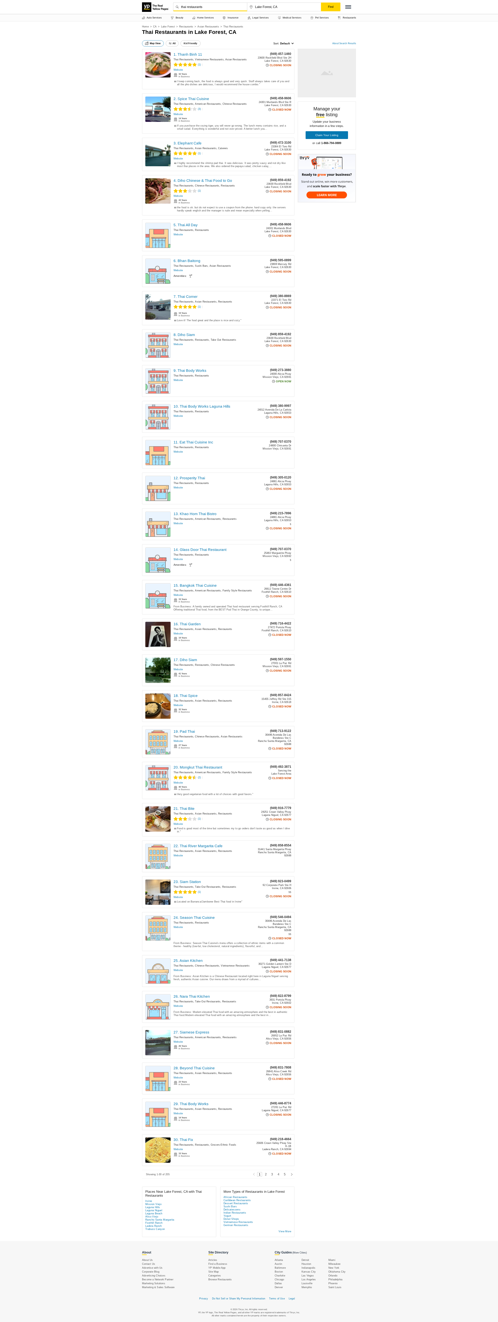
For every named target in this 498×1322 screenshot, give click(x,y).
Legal (292, 1298)
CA (155, 26)
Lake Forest (168, 26)
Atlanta (279, 1260)
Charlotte (280, 1275)
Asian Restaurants (208, 26)
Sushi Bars (201, 265)
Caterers (223, 148)
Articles (212, 1260)
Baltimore (280, 1267)
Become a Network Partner (157, 1279)
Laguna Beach (153, 1213)
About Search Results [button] (344, 43)
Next (290, 1174)
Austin (278, 1263)
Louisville (307, 1283)
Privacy (203, 1298)
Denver (279, 1287)
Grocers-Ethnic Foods (223, 1144)
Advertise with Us (152, 1267)
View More (285, 1231)
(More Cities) (299, 1252)
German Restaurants (236, 1225)
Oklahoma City (337, 1271)
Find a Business (217, 1263)
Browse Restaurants (220, 1279)
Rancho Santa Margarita (159, 1219)
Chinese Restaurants (235, 103)
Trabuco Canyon (155, 1229)
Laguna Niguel (153, 1210)
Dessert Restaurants (236, 1203)
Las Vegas (308, 1275)
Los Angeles (309, 1279)
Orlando (332, 1275)
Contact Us (148, 1263)
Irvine (148, 1201)
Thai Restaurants (183, 59)
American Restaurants (208, 103)
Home (145, 26)
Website (178, 70)
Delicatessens (232, 1209)
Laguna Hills (152, 1207)
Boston (279, 1271)
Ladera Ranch (153, 1225)
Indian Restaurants (235, 1212)
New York (333, 1267)
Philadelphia (335, 1279)
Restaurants (186, 26)
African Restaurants (235, 1197)
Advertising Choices (153, 1275)
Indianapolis (308, 1267)
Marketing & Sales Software (158, 1287)
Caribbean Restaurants (237, 1200)
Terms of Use (277, 1298)
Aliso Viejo (151, 1216)
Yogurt (227, 1215)
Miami (331, 1260)
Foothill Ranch (154, 1222)
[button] (348, 7)
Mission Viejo (153, 1204)
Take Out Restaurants (223, 339)
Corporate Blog (150, 1271)
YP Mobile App (217, 1267)
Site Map (213, 1271)
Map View (155, 43)
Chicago (279, 1279)
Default (285, 43)
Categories (214, 1275)
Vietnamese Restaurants (209, 59)
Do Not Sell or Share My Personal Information (238, 1298)
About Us (147, 1260)
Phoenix (333, 1283)
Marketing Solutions (153, 1283)
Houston (306, 1263)
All (174, 43)
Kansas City (309, 1271)
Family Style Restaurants (237, 590)
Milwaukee (334, 1263)
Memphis (307, 1287)
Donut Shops (231, 1218)
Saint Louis (334, 1287)
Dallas (278, 1283)
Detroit (305, 1260)
